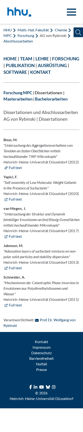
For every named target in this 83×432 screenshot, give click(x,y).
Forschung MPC (17, 92)
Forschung (26, 35)
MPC (7, 35)
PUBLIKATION (20, 65)
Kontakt (41, 341)
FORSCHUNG (65, 58)
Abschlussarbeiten (18, 41)
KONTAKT (40, 72)
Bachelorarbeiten (51, 99)
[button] (78, 32)
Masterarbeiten (18, 99)
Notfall (41, 364)
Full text (15, 167)
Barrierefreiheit (41, 358)
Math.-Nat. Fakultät (33, 30)
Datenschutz (41, 353)
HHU (7, 30)
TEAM (26, 58)
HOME (10, 58)
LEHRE (42, 58)
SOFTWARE (15, 72)
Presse (41, 369)
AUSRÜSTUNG (52, 65)
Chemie (61, 30)
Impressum (41, 347)
